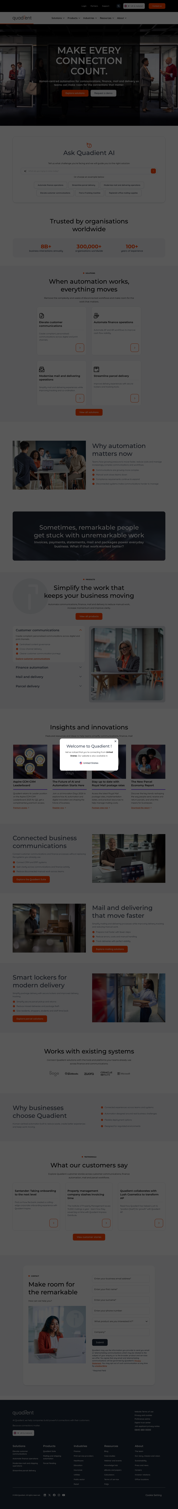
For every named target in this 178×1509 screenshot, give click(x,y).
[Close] (115, 741)
